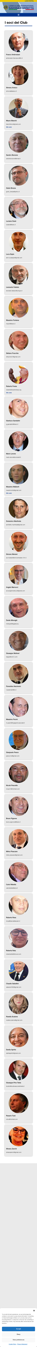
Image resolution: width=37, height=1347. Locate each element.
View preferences (18, 1340)
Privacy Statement (22, 1344)
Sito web (9, 127)
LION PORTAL (29, 1)
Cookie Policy (12, 1344)
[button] (34, 1311)
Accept (18, 1329)
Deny (18, 1334)
